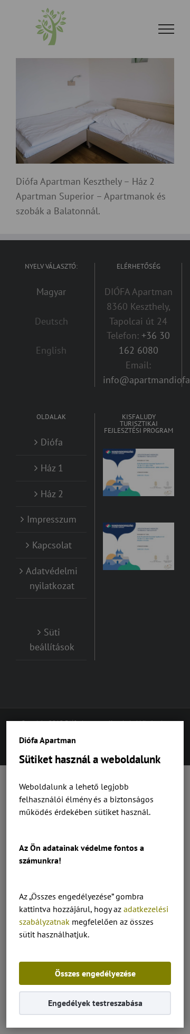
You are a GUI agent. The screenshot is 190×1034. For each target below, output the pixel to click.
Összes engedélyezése (95, 973)
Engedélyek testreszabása (95, 1003)
